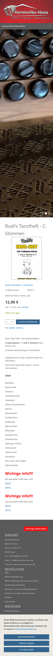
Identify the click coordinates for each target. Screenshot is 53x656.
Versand (24, 307)
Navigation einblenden (13, 26)
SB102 (8, 487)
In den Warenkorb (28, 322)
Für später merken (14, 327)
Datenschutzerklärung (25, 629)
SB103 (8, 483)
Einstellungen (26, 643)
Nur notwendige (26, 637)
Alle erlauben (26, 649)
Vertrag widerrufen (36, 529)
